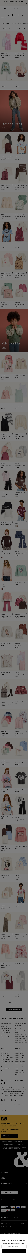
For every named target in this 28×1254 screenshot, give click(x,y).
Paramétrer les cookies (14, 1246)
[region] (14, 1244)
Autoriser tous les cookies (14, 1251)
